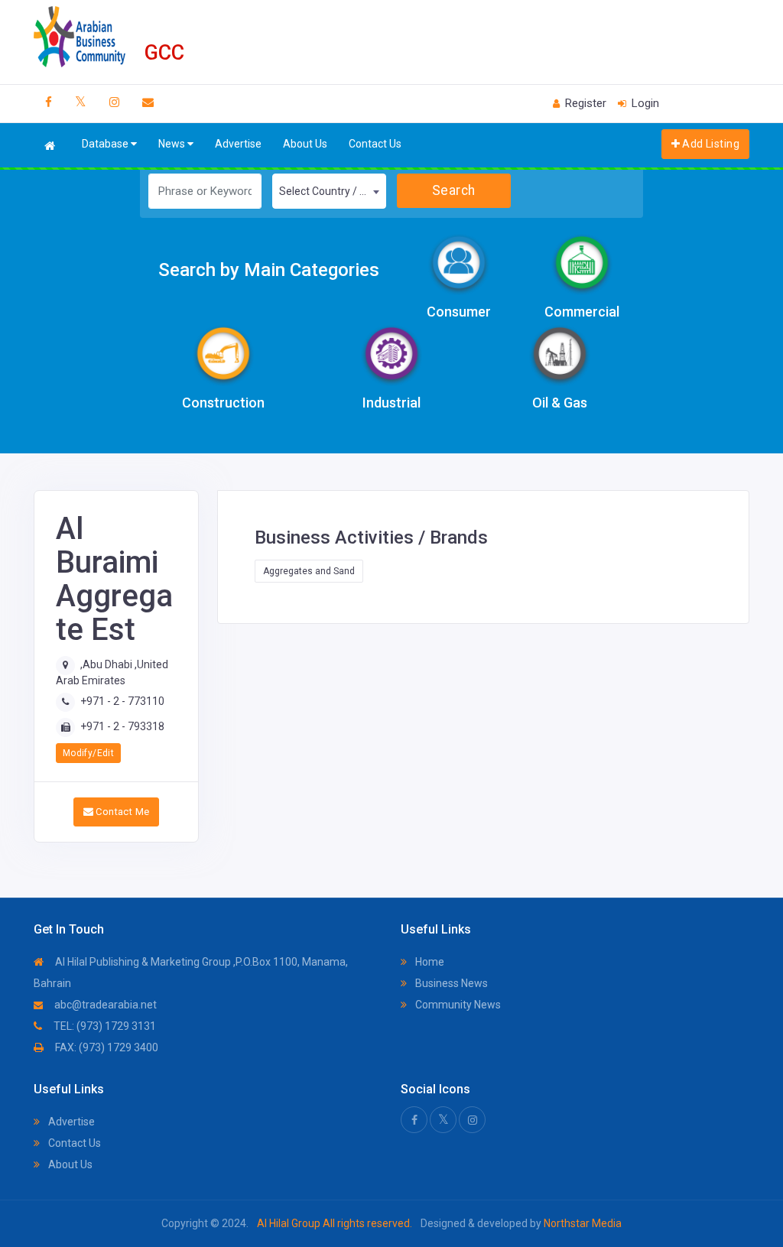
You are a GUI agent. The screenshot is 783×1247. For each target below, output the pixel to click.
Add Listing (709, 144)
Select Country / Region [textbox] (332, 191)
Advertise (238, 144)
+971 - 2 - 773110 (122, 701)
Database (106, 144)
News (172, 144)
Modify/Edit (88, 753)
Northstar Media (581, 1223)
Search (454, 190)
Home (428, 962)
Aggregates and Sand (309, 571)
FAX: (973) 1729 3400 (105, 1047)
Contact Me (121, 811)
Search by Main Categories (268, 270)
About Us (305, 144)
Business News (450, 983)
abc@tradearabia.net (104, 1005)
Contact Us (375, 144)
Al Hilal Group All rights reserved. (334, 1223)
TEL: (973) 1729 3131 (103, 1026)
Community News (457, 1005)
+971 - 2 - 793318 (122, 726)
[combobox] (329, 191)
